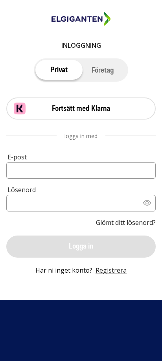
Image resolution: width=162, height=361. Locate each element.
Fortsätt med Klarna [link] (81, 108)
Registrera (111, 270)
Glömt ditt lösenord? (126, 222)
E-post (17, 157)
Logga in (81, 246)
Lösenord (21, 189)
